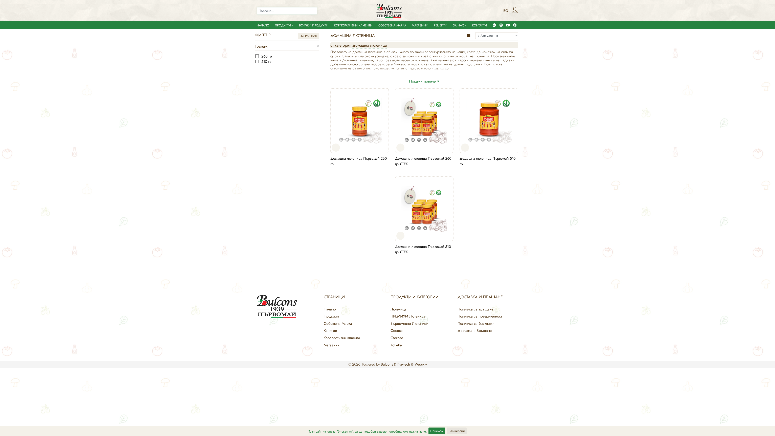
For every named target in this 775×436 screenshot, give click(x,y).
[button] (318, 45)
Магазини (420, 25)
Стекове (397, 338)
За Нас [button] (458, 25)
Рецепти (440, 25)
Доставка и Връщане (475, 330)
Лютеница (398, 309)
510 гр (265, 61)
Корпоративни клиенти (353, 25)
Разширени (457, 431)
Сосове (396, 330)
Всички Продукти (313, 25)
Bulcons (387, 364)
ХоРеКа (396, 345)
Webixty (421, 364)
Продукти (331, 316)
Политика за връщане (475, 309)
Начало (263, 25)
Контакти (479, 25)
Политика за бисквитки (476, 323)
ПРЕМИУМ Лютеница (408, 316)
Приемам (436, 431)
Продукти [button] (283, 25)
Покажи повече (423, 81)
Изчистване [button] (308, 36)
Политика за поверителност (480, 316)
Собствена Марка (392, 25)
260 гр (266, 56)
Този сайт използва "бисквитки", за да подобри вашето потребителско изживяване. (368, 431)
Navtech (403, 364)
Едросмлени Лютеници (409, 323)
